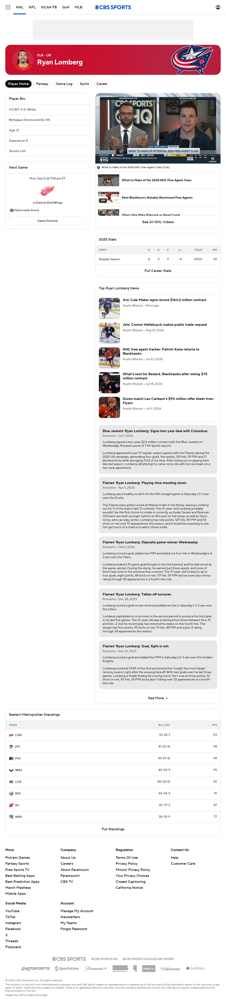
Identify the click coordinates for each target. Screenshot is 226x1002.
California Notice (129, 887)
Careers (66, 863)
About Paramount (74, 870)
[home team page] (47, 191)
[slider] (158, 150)
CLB (18, 782)
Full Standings (113, 829)
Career (101, 84)
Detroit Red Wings (49, 203)
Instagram (13, 923)
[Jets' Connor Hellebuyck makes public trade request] (109, 333)
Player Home (18, 84)
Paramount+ (70, 876)
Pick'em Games (17, 857)
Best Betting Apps (20, 876)
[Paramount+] (95, 967)
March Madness (18, 887)
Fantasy (42, 84)
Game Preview (47, 221)
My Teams (68, 923)
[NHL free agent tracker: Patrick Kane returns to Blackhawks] (109, 358)
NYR (18, 817)
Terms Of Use (127, 857)
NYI (18, 794)
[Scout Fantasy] (171, 968)
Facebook (13, 929)
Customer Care (183, 863)
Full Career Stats (158, 271)
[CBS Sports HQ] (104, 958)
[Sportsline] (67, 968)
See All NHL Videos (158, 222)
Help (175, 857)
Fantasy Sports (17, 863)
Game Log (64, 84)
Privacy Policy (126, 863)
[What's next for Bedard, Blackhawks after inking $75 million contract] (109, 382)
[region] (157, 128)
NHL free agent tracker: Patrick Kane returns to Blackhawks (161, 351)
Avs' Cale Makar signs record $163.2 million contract (164, 300)
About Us (67, 857)
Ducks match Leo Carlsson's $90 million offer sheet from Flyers (168, 401)
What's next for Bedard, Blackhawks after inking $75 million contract (165, 376)
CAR (18, 735)
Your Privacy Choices (132, 876)
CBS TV (66, 882)
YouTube (12, 911)
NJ (17, 805)
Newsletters (70, 917)
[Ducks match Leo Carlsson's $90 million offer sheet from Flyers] (109, 407)
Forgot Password (73, 929)
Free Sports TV (17, 870)
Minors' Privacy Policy (133, 870)
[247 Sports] (35, 968)
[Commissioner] (125, 967)
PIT (17, 747)
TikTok (10, 917)
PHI (18, 759)
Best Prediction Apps (22, 882)
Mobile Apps (15, 893)
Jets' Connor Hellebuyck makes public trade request (165, 324)
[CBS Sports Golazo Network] (148, 958)
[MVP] (148, 967)
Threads (11, 941)
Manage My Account (76, 911)
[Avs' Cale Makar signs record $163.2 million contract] (109, 308)
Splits (84, 84)
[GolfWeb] (195, 968)
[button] (8, 7)
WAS (18, 770)
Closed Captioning (130, 882)
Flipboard (13, 947)
